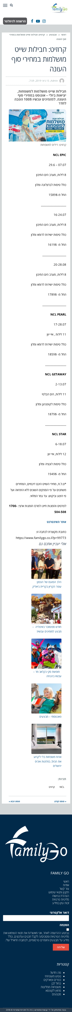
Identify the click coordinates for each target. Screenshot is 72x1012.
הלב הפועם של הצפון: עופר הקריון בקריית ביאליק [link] (46, 584)
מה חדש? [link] (55, 973)
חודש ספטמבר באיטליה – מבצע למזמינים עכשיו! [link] (46, 629)
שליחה (61, 947)
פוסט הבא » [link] (14, 801)
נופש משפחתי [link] (53, 976)
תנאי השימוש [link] (15, 933)
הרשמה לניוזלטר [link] (15, 21)
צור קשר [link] (64, 889)
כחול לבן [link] (56, 983)
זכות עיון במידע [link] (60, 903)
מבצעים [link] (53, 34)
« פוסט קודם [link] (60, 801)
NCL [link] (62, 787)
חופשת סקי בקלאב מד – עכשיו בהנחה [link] (47, 674)
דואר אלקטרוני (59, 912)
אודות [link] (66, 885)
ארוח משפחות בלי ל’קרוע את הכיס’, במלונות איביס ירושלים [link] (47, 761)
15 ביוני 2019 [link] (42, 80)
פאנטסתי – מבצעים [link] (50, 716)
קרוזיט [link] (52, 787)
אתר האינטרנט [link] (56, 522)
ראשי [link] (63, 34)
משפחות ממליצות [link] (51, 987)
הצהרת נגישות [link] (60, 896)
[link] (59, 8)
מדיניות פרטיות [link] (60, 899)
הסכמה (64, 924)
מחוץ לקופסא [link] (53, 990)
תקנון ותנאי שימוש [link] (59, 892)
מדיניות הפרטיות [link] (59, 936)
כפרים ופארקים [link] (52, 980)
